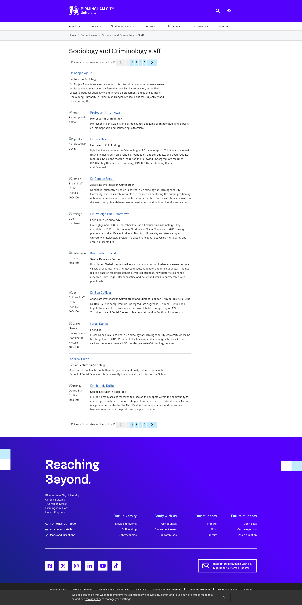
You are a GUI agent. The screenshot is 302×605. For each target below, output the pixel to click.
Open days (250, 524)
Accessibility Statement (167, 590)
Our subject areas (166, 529)
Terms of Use (58, 590)
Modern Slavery (227, 590)
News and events (126, 524)
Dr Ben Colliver (101, 292)
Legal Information (200, 590)
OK (224, 597)
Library (212, 535)
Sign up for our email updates (232, 565)
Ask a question (247, 535)
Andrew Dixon (79, 359)
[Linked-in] (89, 566)
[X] (63, 566)
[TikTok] (116, 566)
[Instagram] (76, 566)
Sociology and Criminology (118, 35)
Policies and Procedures (114, 590)
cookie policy (93, 599)
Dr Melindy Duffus (102, 385)
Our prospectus (247, 529)
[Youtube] (102, 566)
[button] (74, 26)
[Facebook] (49, 566)
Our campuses (168, 535)
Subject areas (89, 35)
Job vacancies (128, 535)
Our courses (169, 524)
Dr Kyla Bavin (99, 139)
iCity (214, 529)
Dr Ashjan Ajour (81, 73)
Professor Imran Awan (105, 112)
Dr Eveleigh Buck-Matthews (109, 214)
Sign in (248, 590)
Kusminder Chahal (103, 253)
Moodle (212, 524)
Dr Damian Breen (102, 178)
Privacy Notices (82, 590)
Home (72, 35)
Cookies (141, 590)
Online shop (129, 529)
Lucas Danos (99, 324)
